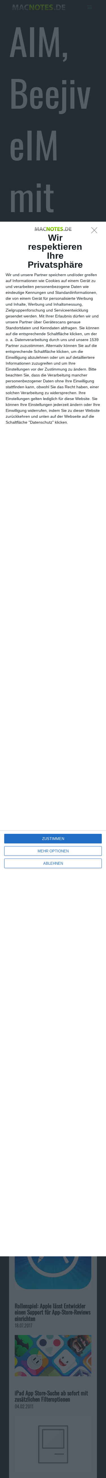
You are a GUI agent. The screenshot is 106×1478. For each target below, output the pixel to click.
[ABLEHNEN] (95, 231)
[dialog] (53, 739)
